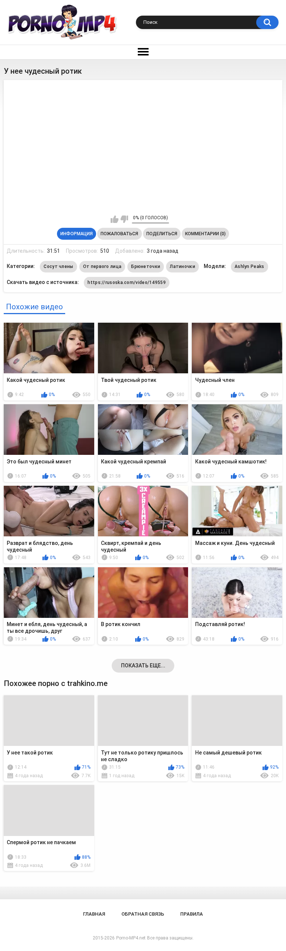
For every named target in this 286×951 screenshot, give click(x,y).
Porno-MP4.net (131, 938)
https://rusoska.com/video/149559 (127, 282)
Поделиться (161, 233)
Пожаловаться (119, 233)
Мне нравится (114, 219)
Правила (191, 914)
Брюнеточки (145, 266)
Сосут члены (58, 266)
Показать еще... (143, 665)
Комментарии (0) (205, 233)
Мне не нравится (124, 219)
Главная (94, 914)
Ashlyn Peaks (249, 266)
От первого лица (102, 266)
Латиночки (182, 266)
